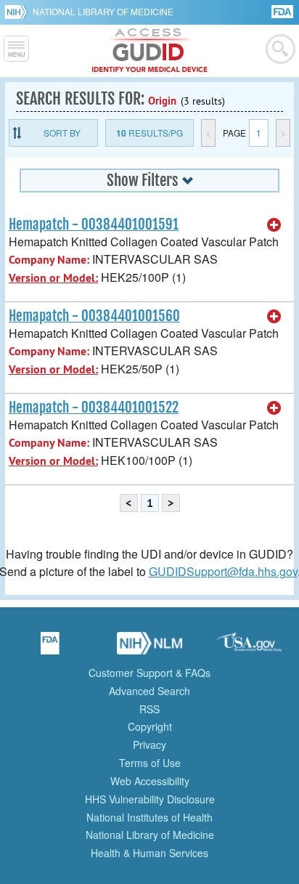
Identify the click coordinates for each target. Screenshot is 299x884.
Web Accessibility (149, 781)
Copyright (150, 726)
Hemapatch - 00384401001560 (94, 316)
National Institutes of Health (149, 817)
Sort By (62, 132)
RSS (149, 709)
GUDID (150, 50)
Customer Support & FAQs (149, 672)
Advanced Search (149, 691)
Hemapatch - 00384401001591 (94, 224)
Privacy (149, 744)
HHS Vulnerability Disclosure (150, 799)
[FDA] (283, 10)
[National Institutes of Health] (18, 11)
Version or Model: (53, 277)
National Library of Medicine (103, 11)
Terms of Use (150, 762)
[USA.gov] (249, 648)
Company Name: (49, 259)
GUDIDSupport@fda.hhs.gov (223, 571)
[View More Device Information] (274, 225)
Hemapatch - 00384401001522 (94, 407)
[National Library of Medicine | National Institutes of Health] (149, 648)
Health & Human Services (149, 853)
